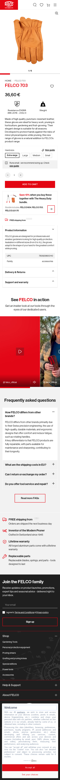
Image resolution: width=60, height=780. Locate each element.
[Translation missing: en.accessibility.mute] (33, 382)
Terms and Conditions (24, 612)
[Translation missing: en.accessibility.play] (20, 352)
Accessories (8, 675)
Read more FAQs (30, 498)
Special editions (9, 664)
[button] (35, 5)
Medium (36, 155)
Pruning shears (9, 653)
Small (47, 155)
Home (8, 80)
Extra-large (12, 155)
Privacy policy (42, 612)
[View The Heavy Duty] (51, 209)
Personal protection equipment (16, 647)
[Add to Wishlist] (52, 86)
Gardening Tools (9, 642)
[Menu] (55, 5)
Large (25, 155)
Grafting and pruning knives (14, 658)
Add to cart (30, 184)
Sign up (30, 621)
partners (21, 712)
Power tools (7, 669)
